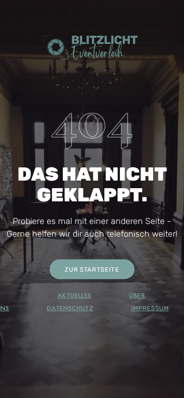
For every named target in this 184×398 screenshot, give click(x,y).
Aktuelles (75, 295)
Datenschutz (70, 308)
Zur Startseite (92, 269)
